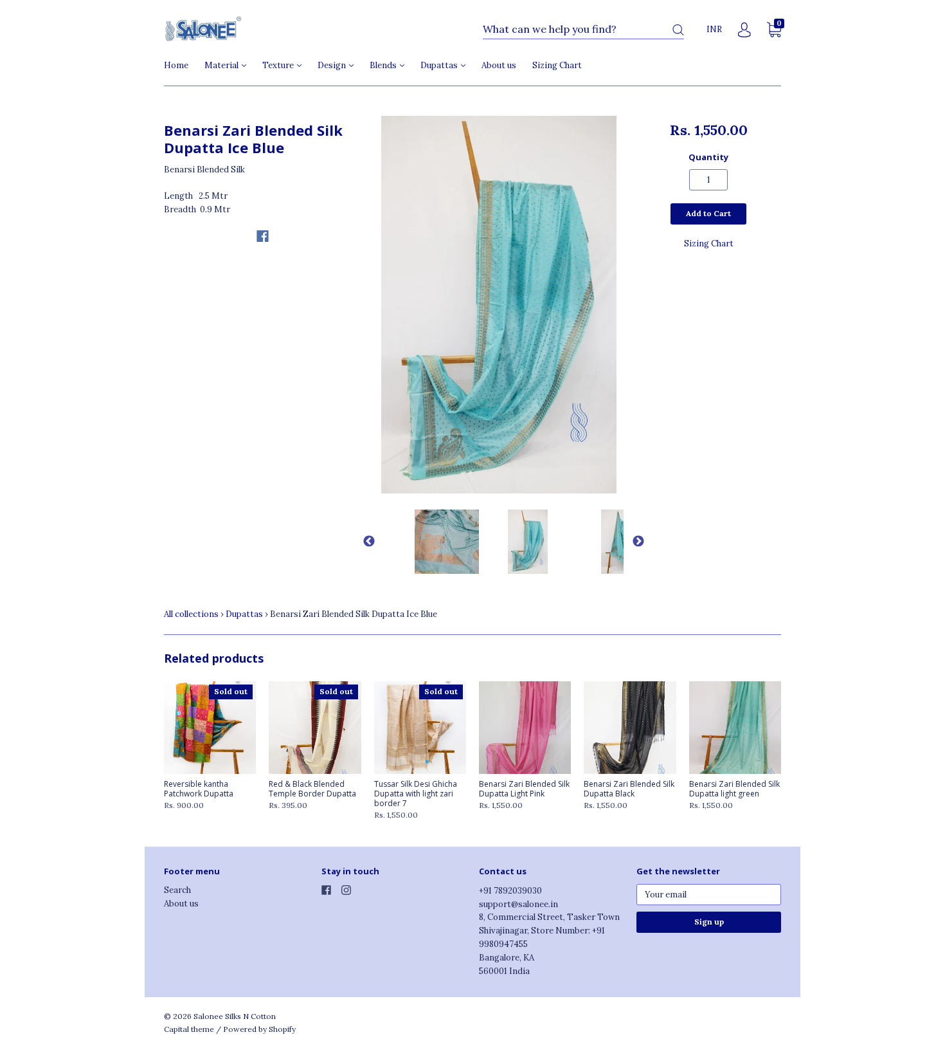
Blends (384, 65)
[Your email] (708, 894)
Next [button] (633, 541)
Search (177, 890)
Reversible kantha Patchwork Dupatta (198, 788)
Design (333, 65)
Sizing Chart (557, 65)
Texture (279, 65)
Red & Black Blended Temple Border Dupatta (312, 788)
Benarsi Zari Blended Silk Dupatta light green (734, 788)
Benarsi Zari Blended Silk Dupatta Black (629, 788)
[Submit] (678, 29)
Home (176, 65)
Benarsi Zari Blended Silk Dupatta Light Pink (524, 788)
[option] (499, 305)
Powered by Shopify (259, 1029)
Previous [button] (364, 541)
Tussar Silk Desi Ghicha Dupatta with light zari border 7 (415, 793)
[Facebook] (262, 236)
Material (222, 65)
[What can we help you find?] (583, 29)
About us (499, 65)
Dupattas (440, 65)
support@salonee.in (518, 904)
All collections (191, 614)
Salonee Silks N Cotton (235, 1016)
